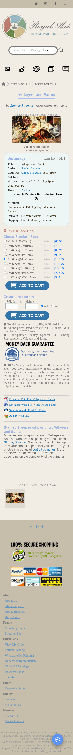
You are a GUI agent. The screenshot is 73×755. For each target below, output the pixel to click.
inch (46, 306)
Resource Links (14, 672)
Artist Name (17, 83)
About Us (11, 600)
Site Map (10, 677)
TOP (39, 526)
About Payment (14, 606)
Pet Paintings (13, 704)
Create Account (14, 721)
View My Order (15, 644)
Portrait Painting (15, 650)
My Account (12, 715)
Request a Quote (15, 688)
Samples (10, 699)
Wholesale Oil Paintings (19, 655)
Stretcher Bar (13, 633)
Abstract (26, 189)
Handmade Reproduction (20, 661)
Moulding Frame (15, 628)
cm (56, 306)
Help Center (12, 617)
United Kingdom (31, 172)
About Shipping (15, 611)
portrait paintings (44, 449)
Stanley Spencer (44, 83)
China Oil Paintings (17, 666)
